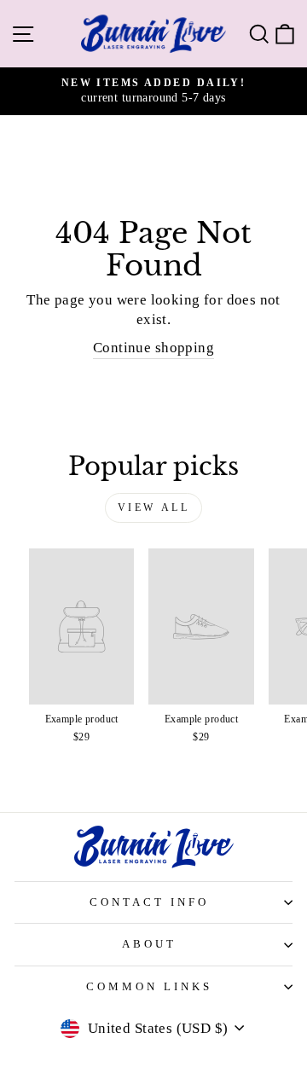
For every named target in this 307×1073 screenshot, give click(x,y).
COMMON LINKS (149, 986)
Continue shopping (153, 347)
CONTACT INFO (149, 902)
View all (154, 507)
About (149, 943)
